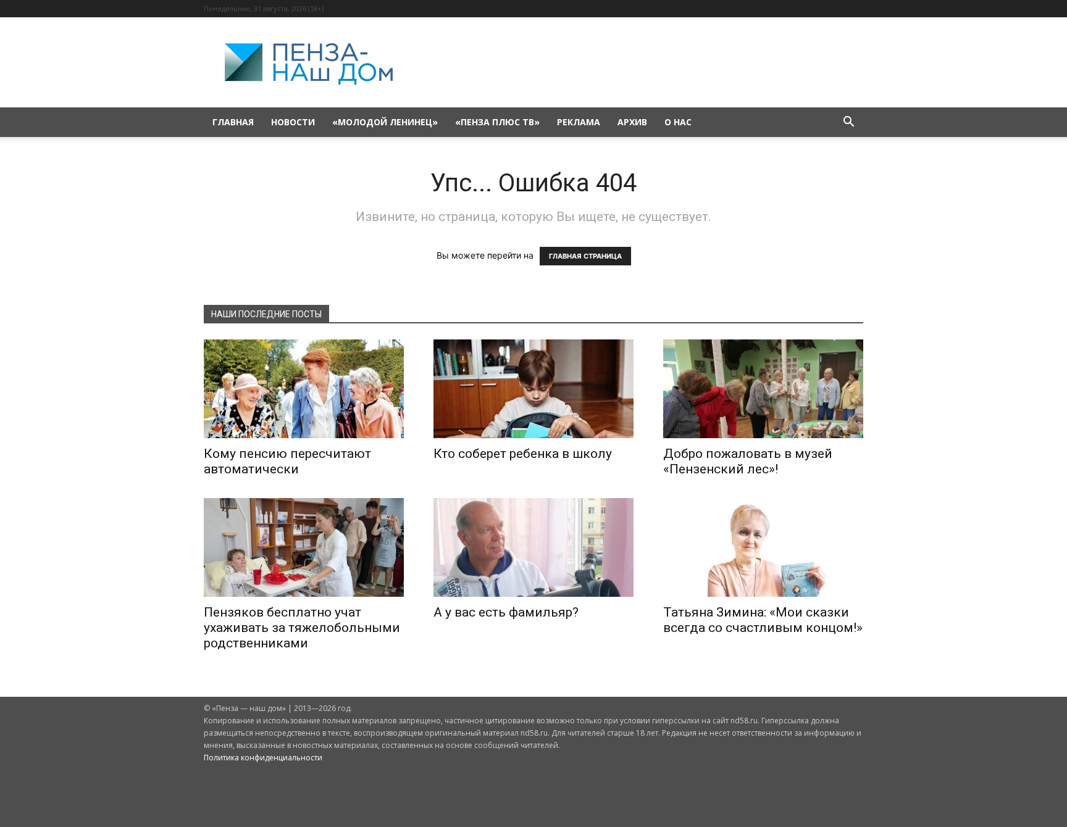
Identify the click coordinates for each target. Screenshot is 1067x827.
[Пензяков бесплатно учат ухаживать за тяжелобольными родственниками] (304, 547)
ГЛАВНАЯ (233, 122)
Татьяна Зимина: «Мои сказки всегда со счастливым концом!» (763, 620)
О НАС (678, 122)
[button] (848, 123)
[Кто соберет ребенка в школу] (533, 388)
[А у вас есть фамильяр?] (533, 547)
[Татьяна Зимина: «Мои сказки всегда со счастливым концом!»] (763, 547)
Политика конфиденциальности (263, 757)
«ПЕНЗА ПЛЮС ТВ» (497, 122)
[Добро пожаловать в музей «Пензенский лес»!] (763, 388)
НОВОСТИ (293, 122)
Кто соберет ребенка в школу (522, 453)
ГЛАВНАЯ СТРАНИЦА (585, 256)
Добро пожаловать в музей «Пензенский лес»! (747, 461)
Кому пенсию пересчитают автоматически (287, 461)
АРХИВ (632, 122)
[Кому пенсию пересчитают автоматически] (304, 388)
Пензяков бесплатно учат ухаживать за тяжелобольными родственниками (302, 627)
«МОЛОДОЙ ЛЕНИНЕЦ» (385, 122)
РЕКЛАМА (578, 122)
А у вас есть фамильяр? (506, 612)
